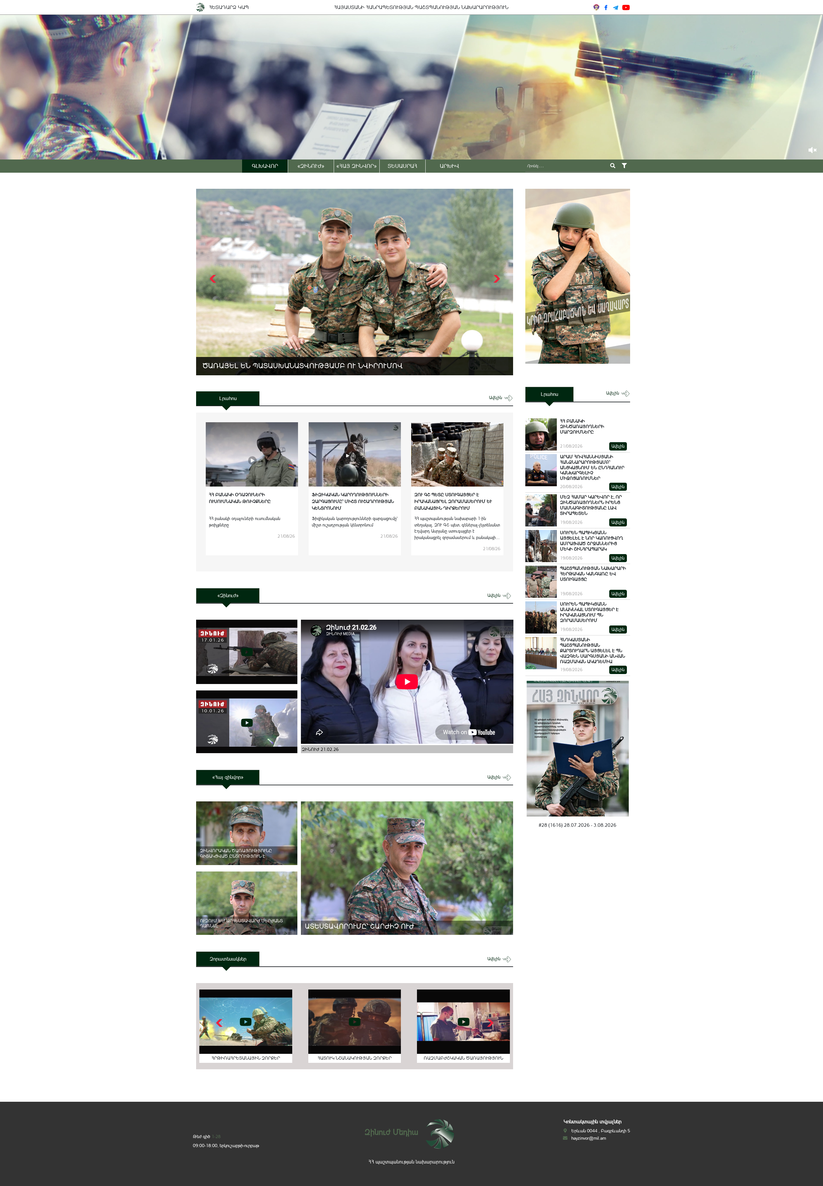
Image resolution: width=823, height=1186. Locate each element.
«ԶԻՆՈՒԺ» (310, 166)
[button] (496, 279)
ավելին (496, 397)
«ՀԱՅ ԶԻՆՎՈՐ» (356, 166)
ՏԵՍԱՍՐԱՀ (402, 166)
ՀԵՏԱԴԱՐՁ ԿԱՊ (229, 7)
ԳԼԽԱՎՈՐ (265, 166)
